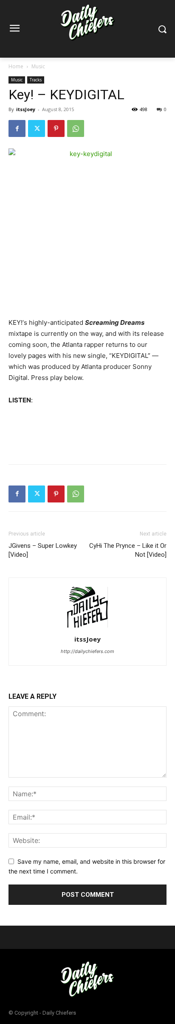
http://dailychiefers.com (87, 651)
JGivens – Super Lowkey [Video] (42, 550)
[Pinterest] (56, 128)
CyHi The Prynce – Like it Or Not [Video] (128, 550)
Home (15, 66)
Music (38, 66)
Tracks (36, 80)
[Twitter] (36, 128)
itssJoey (25, 109)
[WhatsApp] (75, 128)
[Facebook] (16, 128)
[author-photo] (87, 627)
